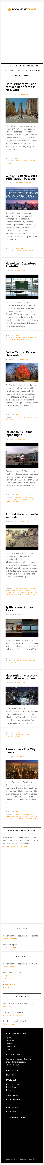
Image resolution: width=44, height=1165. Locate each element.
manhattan (19, 734)
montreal (18, 816)
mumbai (8, 592)
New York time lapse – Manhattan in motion (21, 677)
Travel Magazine (10, 1024)
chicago (31, 497)
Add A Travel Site (13, 1065)
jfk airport (26, 337)
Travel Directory (9, 939)
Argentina (9, 976)
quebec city (13, 818)
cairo (17, 588)
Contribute (10, 1047)
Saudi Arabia (10, 984)
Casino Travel (10, 948)
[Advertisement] (22, 38)
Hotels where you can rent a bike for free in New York (21, 87)
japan (28, 590)
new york (24, 161)
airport (18, 337)
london (33, 590)
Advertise (10, 1041)
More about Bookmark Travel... (16, 846)
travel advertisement (17, 339)
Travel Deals (11, 1111)
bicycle (18, 161)
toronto (29, 818)
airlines (18, 497)
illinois (8, 499)
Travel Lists (10, 1090)
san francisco (11, 595)
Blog (16, 158)
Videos (17, 335)
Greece (7, 978)
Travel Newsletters (14, 1099)
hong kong (17, 590)
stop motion (21, 595)
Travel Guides (9, 967)
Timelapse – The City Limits (20, 751)
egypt (35, 588)
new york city (20, 251)
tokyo (28, 595)
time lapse (15, 501)
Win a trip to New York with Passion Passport (21, 177)
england (9, 590)
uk (32, 595)
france (18, 660)
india (23, 590)
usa (10, 163)
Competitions (19, 248)
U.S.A (7, 987)
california (24, 588)
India (6, 981)
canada (18, 814)
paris (11, 663)
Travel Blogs (11, 1075)
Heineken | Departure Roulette (21, 265)
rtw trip (33, 592)
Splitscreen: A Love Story (19, 609)
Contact (9, 1044)
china (31, 588)
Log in (35, 1159)
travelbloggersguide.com (13, 1015)
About (8, 1038)
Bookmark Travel (22, 9)
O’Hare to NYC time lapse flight (19, 433)
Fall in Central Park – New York (20, 354)
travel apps (30, 251)
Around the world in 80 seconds (22, 516)
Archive (9, 1050)
